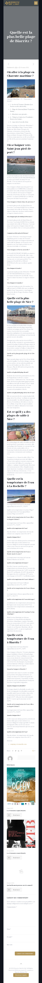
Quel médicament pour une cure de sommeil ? (20, 885)
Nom (9, 929)
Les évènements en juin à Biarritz (16, 810)
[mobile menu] (36, 3)
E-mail (9, 937)
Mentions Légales (21, 975)
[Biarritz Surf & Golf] (12, 3)
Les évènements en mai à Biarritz (16, 853)
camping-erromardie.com (18, 744)
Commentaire (12, 907)
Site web (9, 945)
